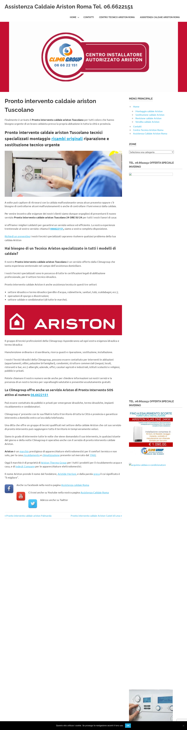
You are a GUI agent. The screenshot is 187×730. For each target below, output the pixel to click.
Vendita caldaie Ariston (147, 121)
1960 (93, 455)
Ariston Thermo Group (54, 462)
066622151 (56, 228)
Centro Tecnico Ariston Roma (117, 17)
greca (96, 473)
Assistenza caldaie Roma (75, 484)
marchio (24, 451)
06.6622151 (39, 395)
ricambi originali (67, 138)
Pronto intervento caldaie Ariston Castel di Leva (95, 515)
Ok (128, 725)
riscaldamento (31, 455)
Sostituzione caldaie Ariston (149, 114)
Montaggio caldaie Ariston (149, 111)
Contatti (88, 17)
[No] (183, 725)
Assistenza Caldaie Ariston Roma (160, 17)
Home (73, 17)
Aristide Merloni (67, 473)
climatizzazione (51, 455)
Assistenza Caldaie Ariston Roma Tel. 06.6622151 (69, 6)
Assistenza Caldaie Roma (94, 492)
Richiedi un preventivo (17, 236)
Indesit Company (25, 466)
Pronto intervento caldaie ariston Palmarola (28, 515)
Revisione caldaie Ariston (148, 118)
